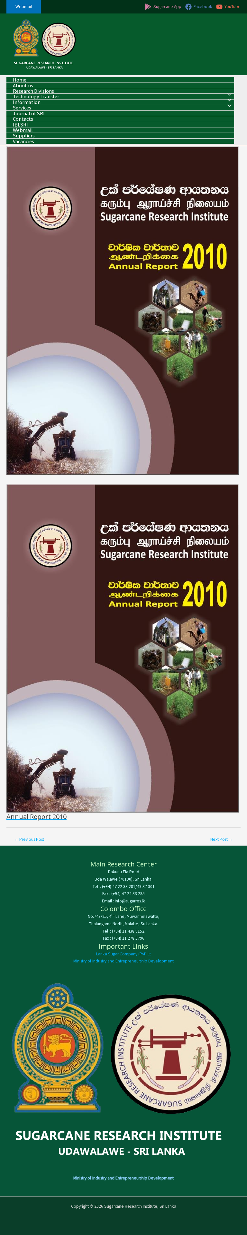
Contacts (23, 119)
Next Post (221, 839)
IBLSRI (20, 124)
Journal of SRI (29, 113)
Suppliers (24, 135)
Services (22, 107)
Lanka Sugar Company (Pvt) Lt (123, 954)
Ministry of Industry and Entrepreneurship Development (123, 961)
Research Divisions (33, 91)
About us (23, 85)
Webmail (23, 130)
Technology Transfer (36, 96)
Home (19, 80)
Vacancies (23, 141)
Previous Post (29, 839)
